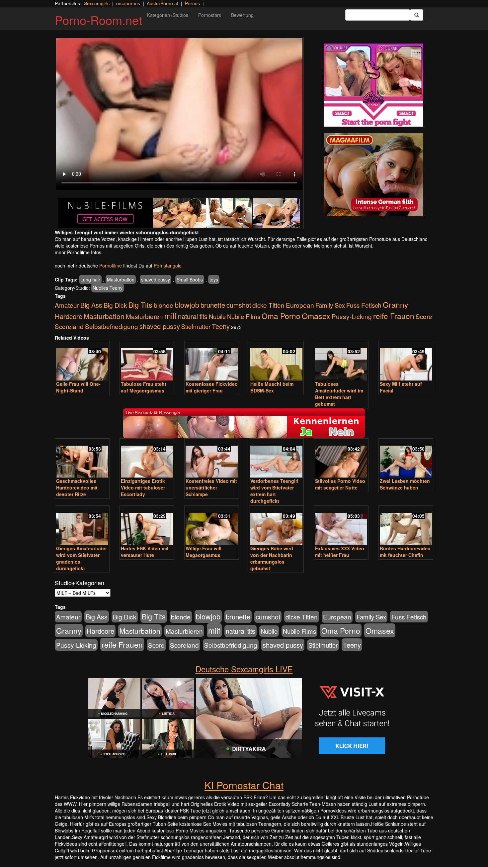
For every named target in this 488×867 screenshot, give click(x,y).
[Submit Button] (416, 15)
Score (424, 316)
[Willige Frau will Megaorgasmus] (212, 526)
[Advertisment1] (373, 85)
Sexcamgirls (97, 3)
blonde (163, 305)
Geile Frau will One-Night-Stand (78, 387)
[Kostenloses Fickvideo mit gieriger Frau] (212, 361)
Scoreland (69, 326)
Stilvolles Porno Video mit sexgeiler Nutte (340, 484)
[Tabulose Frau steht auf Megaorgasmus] (147, 361)
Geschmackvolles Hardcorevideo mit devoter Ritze (77, 487)
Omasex (316, 315)
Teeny (221, 326)
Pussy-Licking (352, 316)
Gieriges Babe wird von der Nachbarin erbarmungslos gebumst (271, 558)
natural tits (192, 316)
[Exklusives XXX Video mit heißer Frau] (341, 526)
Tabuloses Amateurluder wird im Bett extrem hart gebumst (339, 393)
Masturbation (120, 279)
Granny (395, 304)
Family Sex (330, 305)
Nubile (217, 316)
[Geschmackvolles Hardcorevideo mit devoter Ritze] (82, 459)
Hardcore (68, 316)
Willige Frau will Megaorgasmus (203, 551)
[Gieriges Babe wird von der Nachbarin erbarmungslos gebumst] (276, 526)
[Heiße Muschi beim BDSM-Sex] (276, 361)
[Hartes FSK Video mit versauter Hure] (147, 526)
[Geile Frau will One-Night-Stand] (82, 361)
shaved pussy (155, 279)
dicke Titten (268, 304)
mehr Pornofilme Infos (78, 252)
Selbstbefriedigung (111, 326)
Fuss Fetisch (363, 304)
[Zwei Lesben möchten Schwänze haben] (406, 459)
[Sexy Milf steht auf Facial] (406, 361)
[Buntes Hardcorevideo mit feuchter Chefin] (406, 526)
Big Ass (91, 305)
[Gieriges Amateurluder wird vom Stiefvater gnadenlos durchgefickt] (82, 526)
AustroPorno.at (162, 3)
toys (213, 279)
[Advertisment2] (373, 174)
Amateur (67, 304)
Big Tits (140, 304)
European (300, 305)
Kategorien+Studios (167, 15)
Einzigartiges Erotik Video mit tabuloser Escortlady (143, 487)
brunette (213, 305)
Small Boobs (190, 279)
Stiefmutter (195, 326)
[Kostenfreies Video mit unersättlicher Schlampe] (212, 459)
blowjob (187, 304)
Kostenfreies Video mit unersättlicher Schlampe (211, 487)
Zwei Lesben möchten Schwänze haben (405, 484)
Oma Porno (281, 315)
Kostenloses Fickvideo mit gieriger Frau (212, 387)
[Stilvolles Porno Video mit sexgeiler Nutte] (341, 459)
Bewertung (242, 15)
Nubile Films (243, 316)
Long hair (90, 279)
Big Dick (115, 304)
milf (170, 315)
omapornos (128, 3)
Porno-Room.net (98, 19)
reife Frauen (393, 315)
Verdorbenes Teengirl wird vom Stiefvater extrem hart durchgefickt (274, 491)
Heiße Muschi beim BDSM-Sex (271, 387)
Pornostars (209, 15)
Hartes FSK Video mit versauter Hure (145, 551)
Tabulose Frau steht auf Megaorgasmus (143, 387)
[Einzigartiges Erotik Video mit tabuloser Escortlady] (147, 459)
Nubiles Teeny (107, 287)
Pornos (192, 3)
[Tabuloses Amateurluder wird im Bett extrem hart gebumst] (341, 361)
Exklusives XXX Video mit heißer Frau (339, 551)
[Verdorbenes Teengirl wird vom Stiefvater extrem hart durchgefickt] (276, 459)
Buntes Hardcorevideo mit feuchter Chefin (405, 551)
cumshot (238, 305)
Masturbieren (144, 316)
